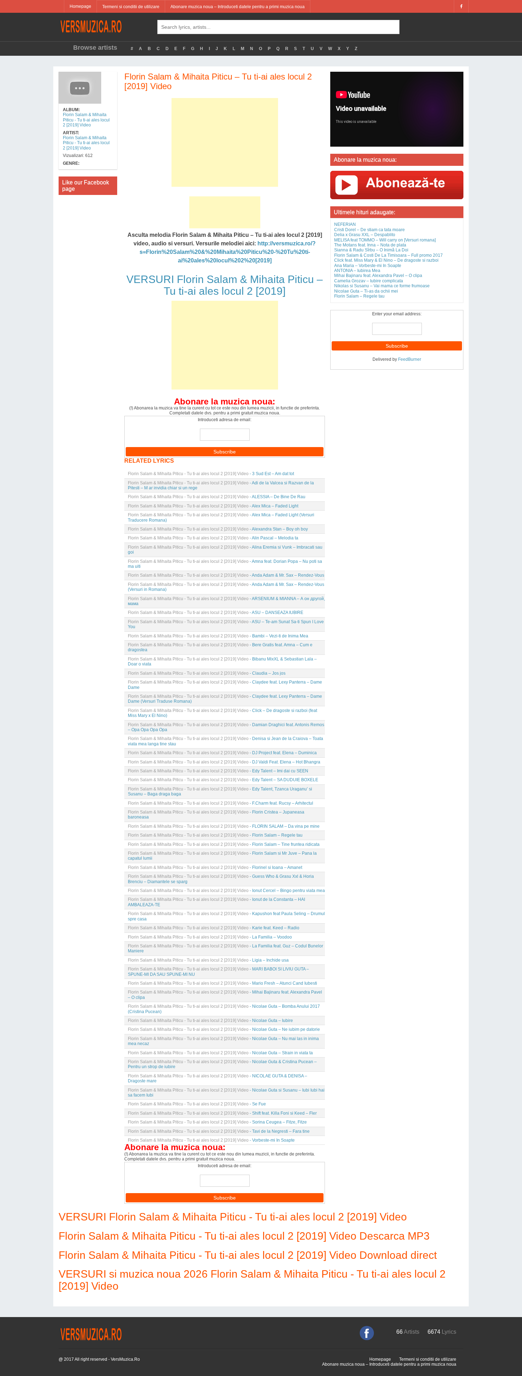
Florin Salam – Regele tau (359, 296)
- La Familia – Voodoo (210, 937)
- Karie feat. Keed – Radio (213, 927)
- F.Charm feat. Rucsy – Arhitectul (220, 803)
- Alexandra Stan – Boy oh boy (218, 529)
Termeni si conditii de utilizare (130, 6)
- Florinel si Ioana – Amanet (215, 867)
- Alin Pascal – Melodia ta (213, 537)
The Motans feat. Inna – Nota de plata (370, 245)
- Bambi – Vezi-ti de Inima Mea (218, 635)
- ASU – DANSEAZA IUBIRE (215, 612)
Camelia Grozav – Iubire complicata (368, 280)
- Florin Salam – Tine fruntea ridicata (224, 844)
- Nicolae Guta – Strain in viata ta (220, 1052)
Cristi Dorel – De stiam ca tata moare (369, 229)
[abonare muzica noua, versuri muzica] (396, 184)
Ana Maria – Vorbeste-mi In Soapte (367, 265)
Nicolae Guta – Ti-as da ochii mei (366, 291)
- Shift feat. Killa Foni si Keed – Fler (222, 1113)
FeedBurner (409, 359)
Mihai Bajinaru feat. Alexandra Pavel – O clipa (378, 275)
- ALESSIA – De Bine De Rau (216, 496)
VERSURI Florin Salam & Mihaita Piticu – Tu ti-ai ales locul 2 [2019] (224, 285)
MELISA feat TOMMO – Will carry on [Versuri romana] (385, 240)
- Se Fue (197, 1104)
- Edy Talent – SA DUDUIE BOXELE (223, 779)
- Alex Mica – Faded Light (213, 506)
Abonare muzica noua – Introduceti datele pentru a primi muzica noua (237, 6)
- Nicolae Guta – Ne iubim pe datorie (224, 1029)
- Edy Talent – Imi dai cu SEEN (218, 770)
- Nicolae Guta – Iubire (210, 1020)
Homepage (80, 6)
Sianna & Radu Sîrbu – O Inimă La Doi (371, 250)
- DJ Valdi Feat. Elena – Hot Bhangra (224, 762)
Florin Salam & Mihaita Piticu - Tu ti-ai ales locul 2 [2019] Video (86, 119)
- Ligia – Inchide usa (208, 960)
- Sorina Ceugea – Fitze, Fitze (217, 1122)
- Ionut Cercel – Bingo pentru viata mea (226, 890)
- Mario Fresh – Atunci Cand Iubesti (222, 983)
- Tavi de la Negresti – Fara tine (219, 1131)
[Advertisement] (225, 142)
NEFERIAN (345, 224)
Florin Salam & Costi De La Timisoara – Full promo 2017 (388, 255)
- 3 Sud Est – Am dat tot (211, 473)
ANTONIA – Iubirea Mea (357, 270)
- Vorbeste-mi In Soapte (211, 1140)
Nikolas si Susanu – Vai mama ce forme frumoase (382, 285)
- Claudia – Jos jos (207, 673)
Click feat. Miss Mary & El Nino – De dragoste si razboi (386, 260)
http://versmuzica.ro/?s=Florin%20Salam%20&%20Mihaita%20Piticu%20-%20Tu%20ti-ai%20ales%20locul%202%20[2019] (228, 251)
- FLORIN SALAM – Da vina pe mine (224, 826)
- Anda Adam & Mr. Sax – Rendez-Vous (226, 575)
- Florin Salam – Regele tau (215, 835)
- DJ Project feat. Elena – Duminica (222, 752)
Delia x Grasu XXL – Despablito (364, 234)
